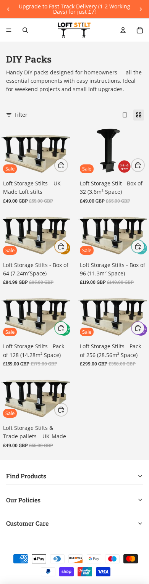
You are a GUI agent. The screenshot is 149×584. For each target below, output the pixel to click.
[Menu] (9, 30)
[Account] (123, 30)
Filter (21, 114)
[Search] (25, 30)
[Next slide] (140, 9)
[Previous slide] (8, 9)
